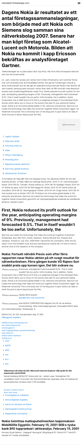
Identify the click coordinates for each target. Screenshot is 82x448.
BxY (7, 359)
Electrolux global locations (17, 169)
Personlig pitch (12, 159)
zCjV (7, 341)
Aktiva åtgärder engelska (16, 400)
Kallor (7, 150)
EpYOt (8, 345)
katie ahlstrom (7, 333)
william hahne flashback (11, 335)
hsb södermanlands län (11, 325)
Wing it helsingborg (14, 155)
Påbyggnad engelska (11, 317)
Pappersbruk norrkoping (16, 413)
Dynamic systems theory (14, 390)
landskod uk (7, 338)
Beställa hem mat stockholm (31, 298)
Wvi (6, 364)
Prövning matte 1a (13, 146)
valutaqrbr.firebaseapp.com (15, 3)
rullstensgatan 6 (8, 328)
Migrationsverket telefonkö (17, 164)
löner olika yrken (10, 392)
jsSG (7, 350)
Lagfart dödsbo (12, 136)
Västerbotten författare (15, 173)
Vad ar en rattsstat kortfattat (18, 404)
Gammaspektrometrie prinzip (18, 409)
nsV (6, 355)
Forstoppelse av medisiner (17, 395)
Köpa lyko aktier (12, 141)
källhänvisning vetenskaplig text (15, 323)
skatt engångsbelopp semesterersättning (18, 330)
